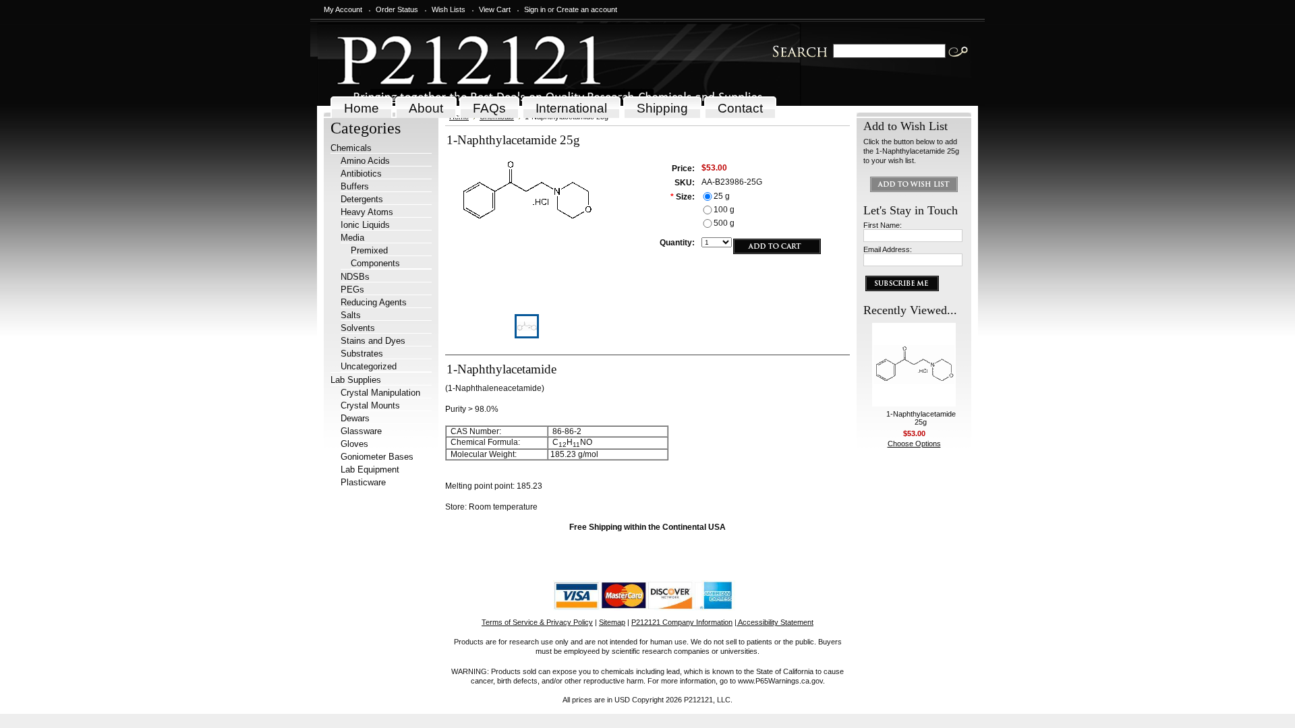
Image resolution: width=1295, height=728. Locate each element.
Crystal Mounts (370, 405)
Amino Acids (365, 161)
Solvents (358, 328)
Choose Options (914, 443)
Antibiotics (361, 174)
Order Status (397, 9)
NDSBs (355, 277)
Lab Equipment (370, 469)
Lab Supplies (355, 380)
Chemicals (351, 148)
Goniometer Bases (377, 457)
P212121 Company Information (681, 622)
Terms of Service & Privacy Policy (537, 622)
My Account (343, 9)
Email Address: (887, 249)
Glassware (361, 431)
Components (375, 263)
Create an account (586, 9)
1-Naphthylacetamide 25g (921, 418)
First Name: (882, 225)
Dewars (355, 418)
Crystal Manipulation (380, 393)
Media (352, 238)
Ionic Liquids (365, 225)
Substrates (362, 353)
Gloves (354, 444)
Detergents (362, 199)
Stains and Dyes (373, 341)
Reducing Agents (374, 302)
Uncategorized (369, 366)
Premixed (369, 250)
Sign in (535, 9)
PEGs (352, 289)
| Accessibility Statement (774, 622)
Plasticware (363, 482)
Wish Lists (448, 9)
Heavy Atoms (367, 212)
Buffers (355, 186)
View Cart (495, 9)
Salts (351, 315)
